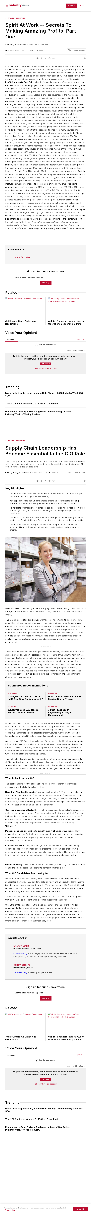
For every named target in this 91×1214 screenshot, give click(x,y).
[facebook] (37, 58)
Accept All (80, 1209)
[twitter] (45, 58)
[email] (53, 58)
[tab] (11, 339)
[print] (84, 58)
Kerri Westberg (26, 472)
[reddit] (49, 58)
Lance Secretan (12, 50)
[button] (7, 5)
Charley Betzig (11, 472)
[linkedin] (41, 58)
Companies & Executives (15, 18)
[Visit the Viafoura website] (80, 350)
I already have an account (45, 368)
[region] (45, 345)
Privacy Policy (10, 1210)
